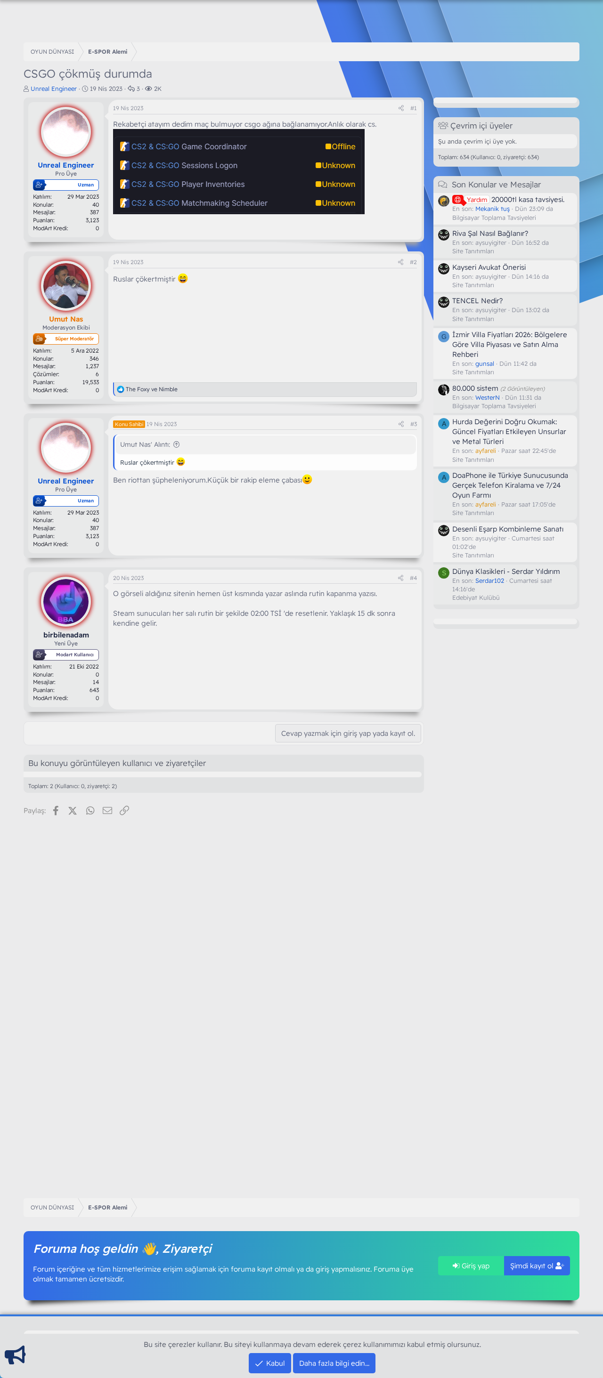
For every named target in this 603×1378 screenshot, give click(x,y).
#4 (413, 577)
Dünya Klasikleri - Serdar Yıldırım (506, 570)
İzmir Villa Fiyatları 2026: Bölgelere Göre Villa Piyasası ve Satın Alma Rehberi (509, 344)
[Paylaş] (401, 108)
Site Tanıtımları (473, 251)
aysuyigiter (490, 242)
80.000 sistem (475, 387)
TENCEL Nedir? (477, 300)
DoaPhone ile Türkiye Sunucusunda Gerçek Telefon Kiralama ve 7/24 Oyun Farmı (510, 484)
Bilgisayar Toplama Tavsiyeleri (494, 217)
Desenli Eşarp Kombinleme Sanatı (507, 528)
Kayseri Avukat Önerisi (489, 266)
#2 (413, 262)
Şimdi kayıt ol (532, 1265)
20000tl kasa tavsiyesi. (515, 199)
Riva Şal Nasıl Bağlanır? (490, 232)
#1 (413, 108)
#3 (413, 423)
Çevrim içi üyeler (481, 125)
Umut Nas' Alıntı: (145, 444)
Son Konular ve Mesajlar (496, 184)
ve (152, 389)
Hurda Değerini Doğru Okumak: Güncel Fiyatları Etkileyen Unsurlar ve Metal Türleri (509, 431)
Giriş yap (474, 1265)
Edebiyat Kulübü (476, 597)
